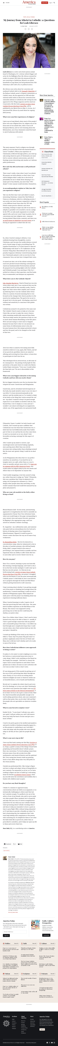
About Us (23, 1020)
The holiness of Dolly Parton (47, 207)
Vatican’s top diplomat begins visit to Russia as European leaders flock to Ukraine (10, 980)
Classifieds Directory (32, 1025)
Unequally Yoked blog (28, 91)
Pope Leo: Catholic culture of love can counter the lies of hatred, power (10, 988)
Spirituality (6, 850)
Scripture (14, 1023)
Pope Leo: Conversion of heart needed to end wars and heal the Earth (10, 949)
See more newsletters (49, 1025)
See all (16, 943)
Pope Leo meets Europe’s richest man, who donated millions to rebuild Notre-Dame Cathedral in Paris (49, 125)
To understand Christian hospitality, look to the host (28, 955)
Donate (32, 1019)
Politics (13, 1024)
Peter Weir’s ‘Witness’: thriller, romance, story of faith (49, 140)
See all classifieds (46, 196)
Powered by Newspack (31, 1042)
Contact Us (23, 1029)
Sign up (42, 1029)
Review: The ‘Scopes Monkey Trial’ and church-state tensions (46, 957)
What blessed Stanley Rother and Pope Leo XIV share (28, 948)
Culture (13, 1021)
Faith (24, 17)
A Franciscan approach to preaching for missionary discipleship (46, 989)
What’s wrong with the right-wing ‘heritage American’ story (48, 228)
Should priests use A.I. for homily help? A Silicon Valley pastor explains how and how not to (46, 980)
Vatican (14, 1026)
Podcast (14, 1028)
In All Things (31, 17)
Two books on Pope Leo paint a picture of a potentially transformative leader (10, 996)
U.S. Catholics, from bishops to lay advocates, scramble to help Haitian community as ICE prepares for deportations (11, 966)
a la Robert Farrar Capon (22, 775)
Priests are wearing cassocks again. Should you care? (48, 214)
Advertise (32, 1023)
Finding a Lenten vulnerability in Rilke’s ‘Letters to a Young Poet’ (47, 949)
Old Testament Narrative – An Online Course (47, 183)
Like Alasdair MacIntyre (10, 283)
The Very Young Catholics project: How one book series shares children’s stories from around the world (29, 963)
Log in (50, 2)
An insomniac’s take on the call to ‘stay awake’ (29, 992)
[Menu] (4, 3)
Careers (23, 1022)
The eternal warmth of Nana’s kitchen (28, 979)
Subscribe (44, 2)
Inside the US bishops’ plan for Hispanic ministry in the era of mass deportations (10, 957)
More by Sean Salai (13, 912)
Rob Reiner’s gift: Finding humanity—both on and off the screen (47, 965)
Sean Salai (24, 26)
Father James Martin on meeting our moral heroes (46, 996)
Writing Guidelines (23, 1025)
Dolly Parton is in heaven (48, 221)
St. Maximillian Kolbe (10, 542)
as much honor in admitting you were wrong (17, 220)
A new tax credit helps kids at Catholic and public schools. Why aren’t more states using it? (48, 237)
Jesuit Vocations (23, 1032)
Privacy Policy (24, 1028)
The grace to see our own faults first (28, 985)
